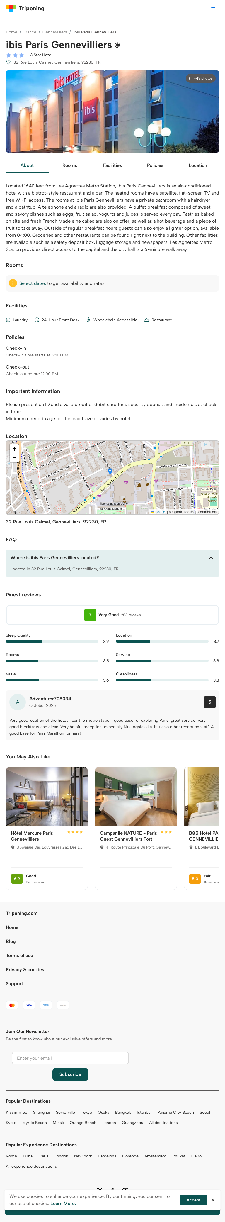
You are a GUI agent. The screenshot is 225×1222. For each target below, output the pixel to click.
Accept (193, 1200)
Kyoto (11, 1122)
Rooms (69, 165)
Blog (11, 941)
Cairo (196, 1156)
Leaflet (160, 511)
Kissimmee (16, 1112)
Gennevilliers (54, 32)
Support (14, 983)
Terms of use (19, 955)
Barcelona (107, 1156)
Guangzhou (132, 1122)
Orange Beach (83, 1122)
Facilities (112, 165)
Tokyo (86, 1112)
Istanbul (144, 1112)
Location (198, 165)
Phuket (178, 1156)
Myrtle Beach (34, 1122)
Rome (11, 1156)
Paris (44, 1156)
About (27, 165)
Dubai (28, 1156)
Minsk (58, 1122)
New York (83, 1156)
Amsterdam (155, 1156)
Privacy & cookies (25, 969)
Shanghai (41, 1112)
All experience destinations (31, 1166)
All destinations (163, 1122)
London (109, 1122)
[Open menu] (213, 9)
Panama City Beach (175, 1112)
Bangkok (123, 1112)
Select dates (32, 283)
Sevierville (65, 1112)
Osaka (103, 1112)
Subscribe (70, 1074)
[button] (110, 471)
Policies (155, 165)
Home (11, 32)
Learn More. (63, 1203)
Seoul (205, 1112)
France (29, 32)
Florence (130, 1156)
